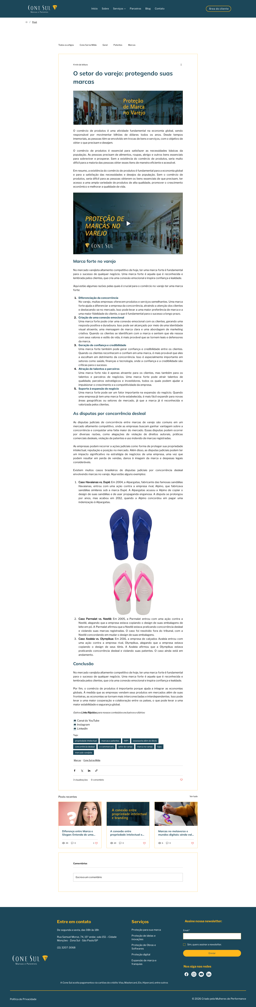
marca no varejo (145, 746)
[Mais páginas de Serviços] (125, 8)
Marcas (131, 45)
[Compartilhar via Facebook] (74, 770)
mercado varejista (83, 752)
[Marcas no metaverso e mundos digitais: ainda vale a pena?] (176, 814)
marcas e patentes (110, 740)
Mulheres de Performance (230, 998)
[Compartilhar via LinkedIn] (89, 770)
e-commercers (106, 746)
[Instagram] (193, 974)
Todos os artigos (66, 45)
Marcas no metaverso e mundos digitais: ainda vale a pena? (175, 833)
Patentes (117, 45)
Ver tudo (194, 796)
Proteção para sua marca (146, 929)
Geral (105, 45)
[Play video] (128, 223)
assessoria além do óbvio (145, 740)
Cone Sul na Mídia (88, 45)
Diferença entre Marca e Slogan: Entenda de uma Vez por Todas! (77, 833)
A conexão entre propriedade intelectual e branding (126, 833)
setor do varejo (125, 746)
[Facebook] (186, 974)
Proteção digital (141, 954)
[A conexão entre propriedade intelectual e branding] (128, 814)
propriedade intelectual (86, 740)
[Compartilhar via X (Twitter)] (81, 770)
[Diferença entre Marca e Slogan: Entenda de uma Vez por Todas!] (80, 814)
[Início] (26, 22)
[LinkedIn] (208, 974)
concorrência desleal (85, 746)
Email (186, 930)
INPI (126, 740)
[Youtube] (201, 974)
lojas (159, 746)
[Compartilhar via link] (96, 770)
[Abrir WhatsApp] (248, 999)
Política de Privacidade (23, 999)
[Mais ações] (181, 64)
